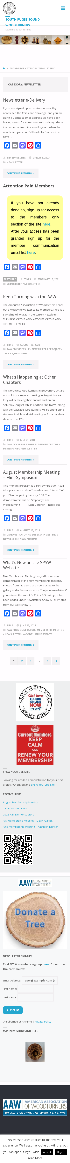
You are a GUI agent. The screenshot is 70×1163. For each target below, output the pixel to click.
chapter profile (25, 444)
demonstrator (48, 444)
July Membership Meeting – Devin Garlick (27, 820)
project (55, 349)
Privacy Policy (43, 1021)
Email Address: (12, 980)
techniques (11, 353)
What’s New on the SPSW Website (27, 565)
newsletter (15, 162)
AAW (9, 349)
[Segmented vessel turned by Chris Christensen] (35, 1052)
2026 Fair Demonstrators (18, 814)
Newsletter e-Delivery (24, 100)
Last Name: (10, 997)
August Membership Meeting (20, 802)
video (24, 353)
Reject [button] (61, 1152)
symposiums (29, 539)
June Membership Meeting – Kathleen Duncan (31, 826)
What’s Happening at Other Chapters (29, 379)
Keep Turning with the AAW (29, 296)
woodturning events (37, 634)
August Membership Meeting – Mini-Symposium (31, 474)
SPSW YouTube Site (43, 784)
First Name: (10, 989)
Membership (14, 284)
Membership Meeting (43, 534)
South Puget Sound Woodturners (22, 22)
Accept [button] (47, 1152)
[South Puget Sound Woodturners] (9, 8)
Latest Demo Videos (15, 808)
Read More (35, 1158)
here (46, 224)
